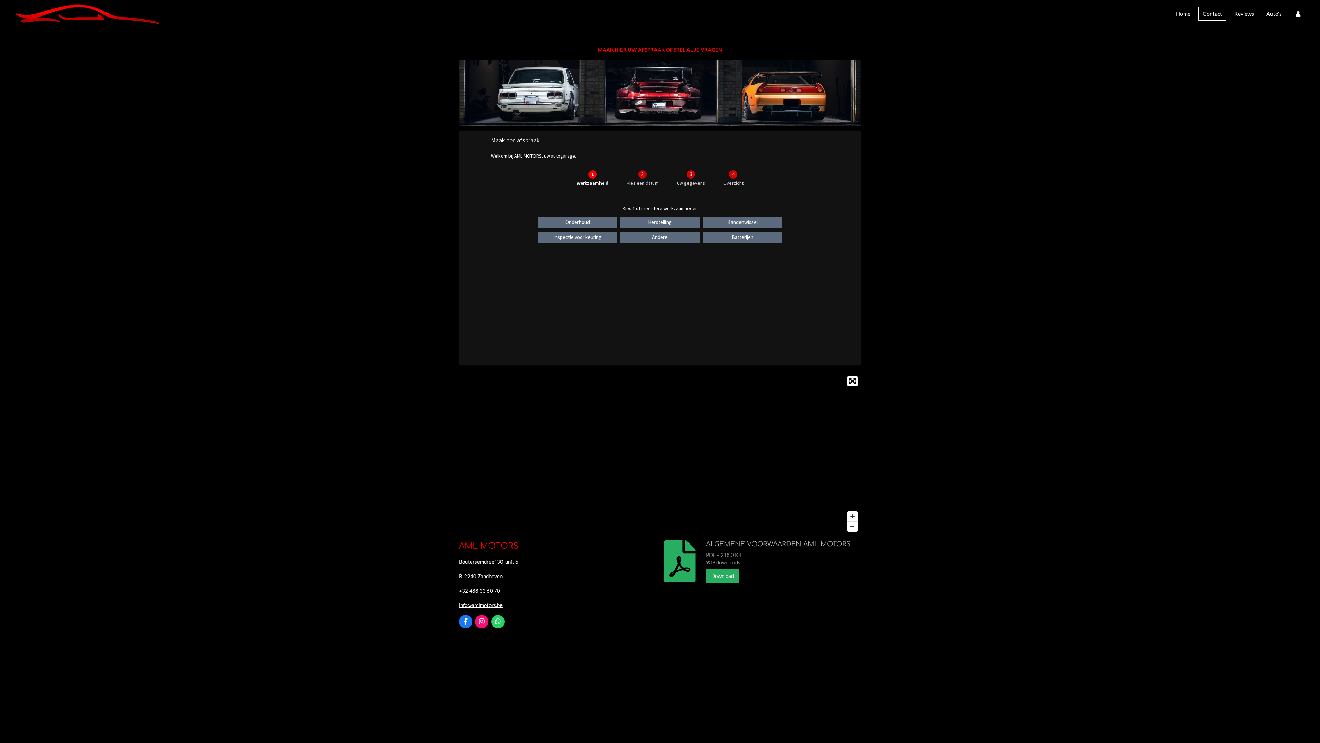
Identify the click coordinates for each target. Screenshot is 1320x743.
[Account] (1298, 14)
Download (722, 576)
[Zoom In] (852, 516)
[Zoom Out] (852, 526)
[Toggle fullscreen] (852, 381)
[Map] (660, 454)
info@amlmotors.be (481, 605)
